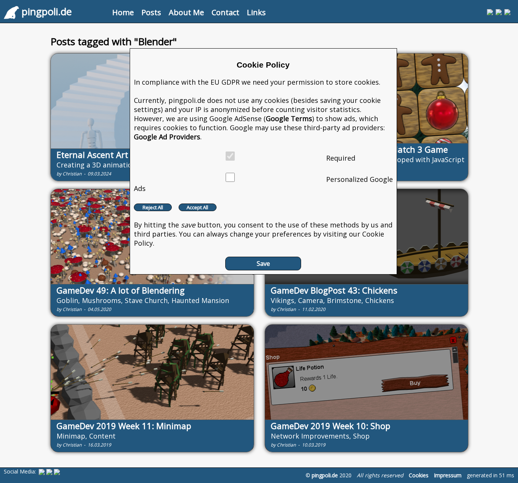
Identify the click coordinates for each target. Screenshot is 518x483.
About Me (186, 12)
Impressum (447, 475)
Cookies (419, 475)
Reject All (153, 207)
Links (256, 12)
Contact (225, 12)
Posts (151, 12)
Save (263, 263)
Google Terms (289, 118)
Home (123, 12)
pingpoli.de (325, 475)
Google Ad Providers (167, 136)
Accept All (197, 207)
